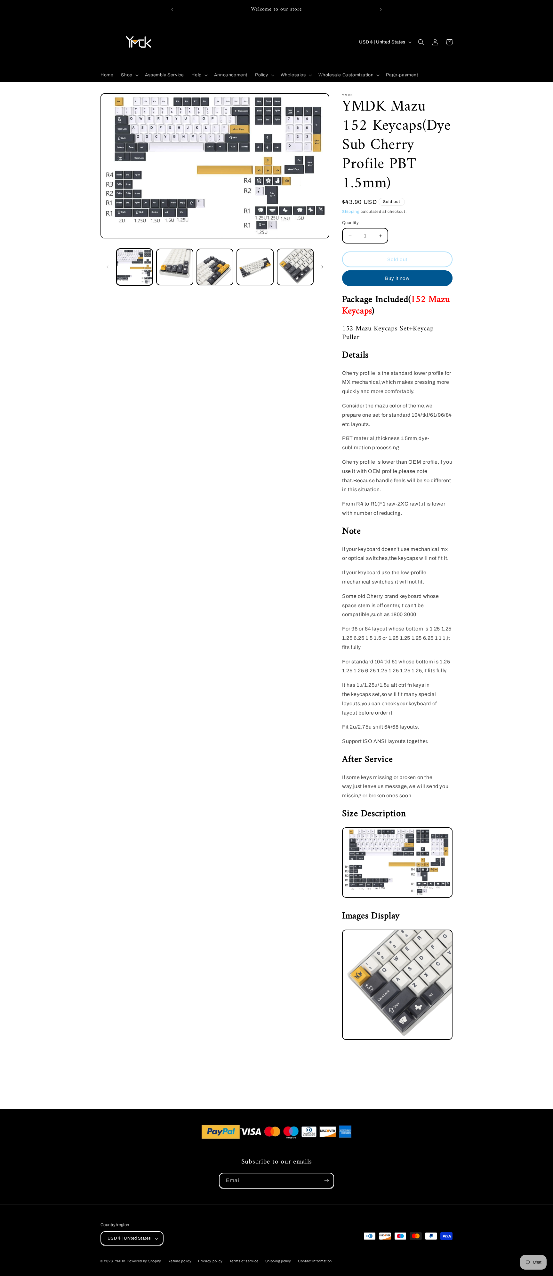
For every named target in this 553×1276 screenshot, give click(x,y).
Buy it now (397, 278)
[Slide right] (322, 267)
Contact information (315, 1261)
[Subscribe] (326, 1180)
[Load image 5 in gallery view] (295, 267)
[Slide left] (107, 267)
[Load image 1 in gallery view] (134, 267)
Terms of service (244, 1261)
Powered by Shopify (144, 1261)
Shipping (351, 211)
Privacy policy (210, 1261)
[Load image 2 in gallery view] (174, 267)
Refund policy (179, 1261)
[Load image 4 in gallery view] (254, 267)
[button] (129, 75)
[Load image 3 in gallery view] (214, 267)
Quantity (350, 222)
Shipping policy (278, 1261)
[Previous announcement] (172, 9)
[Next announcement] (381, 9)
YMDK (120, 1261)
